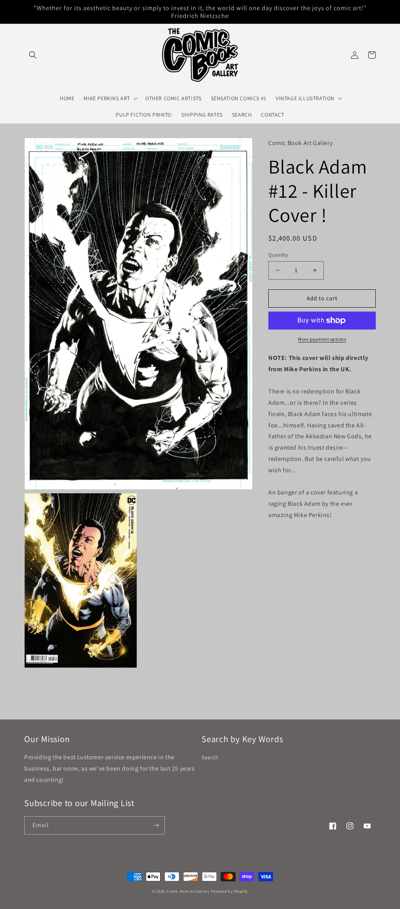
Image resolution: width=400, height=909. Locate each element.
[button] (32, 55)
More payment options (322, 339)
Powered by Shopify (229, 891)
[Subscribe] (155, 825)
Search (210, 757)
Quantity (278, 255)
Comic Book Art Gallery (188, 891)
